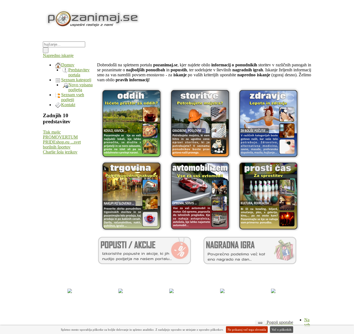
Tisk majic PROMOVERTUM (60, 134)
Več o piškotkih (281, 329)
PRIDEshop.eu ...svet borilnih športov (62, 144)
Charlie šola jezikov (60, 152)
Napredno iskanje (58, 55)
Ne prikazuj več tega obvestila (247, 329)
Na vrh (307, 322)
